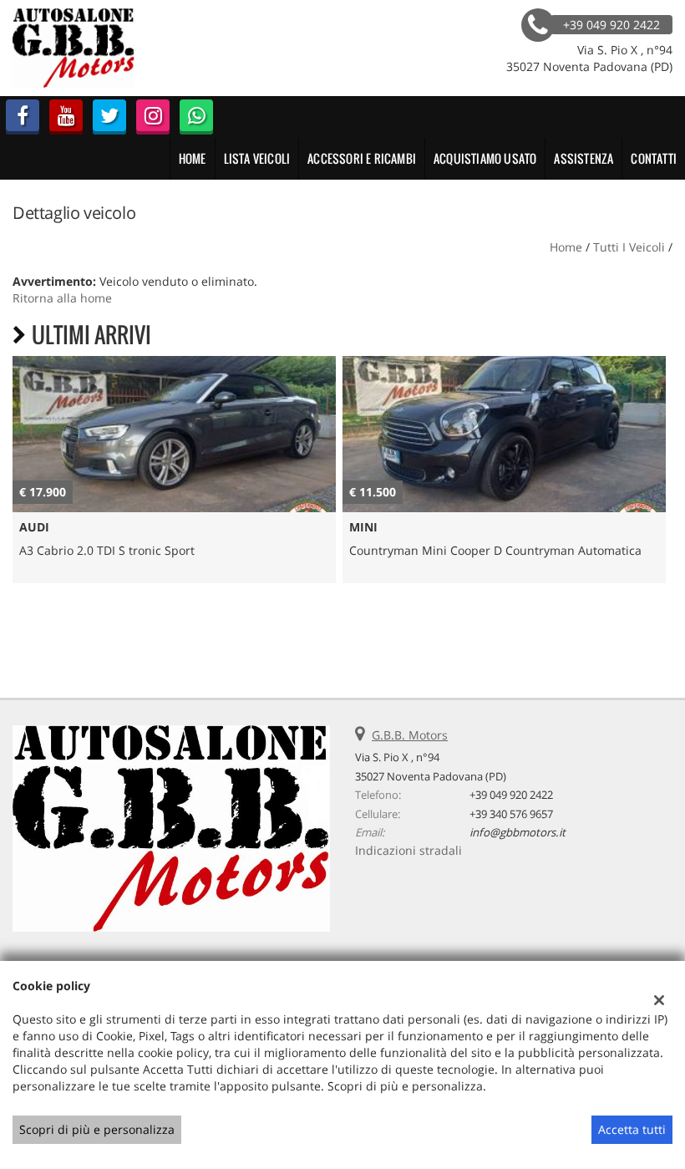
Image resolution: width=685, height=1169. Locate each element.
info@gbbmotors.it (517, 832)
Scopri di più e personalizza (97, 1129)
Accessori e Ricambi (361, 158)
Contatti (654, 158)
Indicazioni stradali (408, 850)
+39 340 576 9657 (511, 813)
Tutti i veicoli (629, 247)
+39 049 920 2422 (511, 794)
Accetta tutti (632, 1129)
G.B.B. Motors (410, 735)
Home (192, 158)
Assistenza (583, 158)
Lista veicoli (257, 158)
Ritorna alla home (62, 298)
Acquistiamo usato (485, 158)
